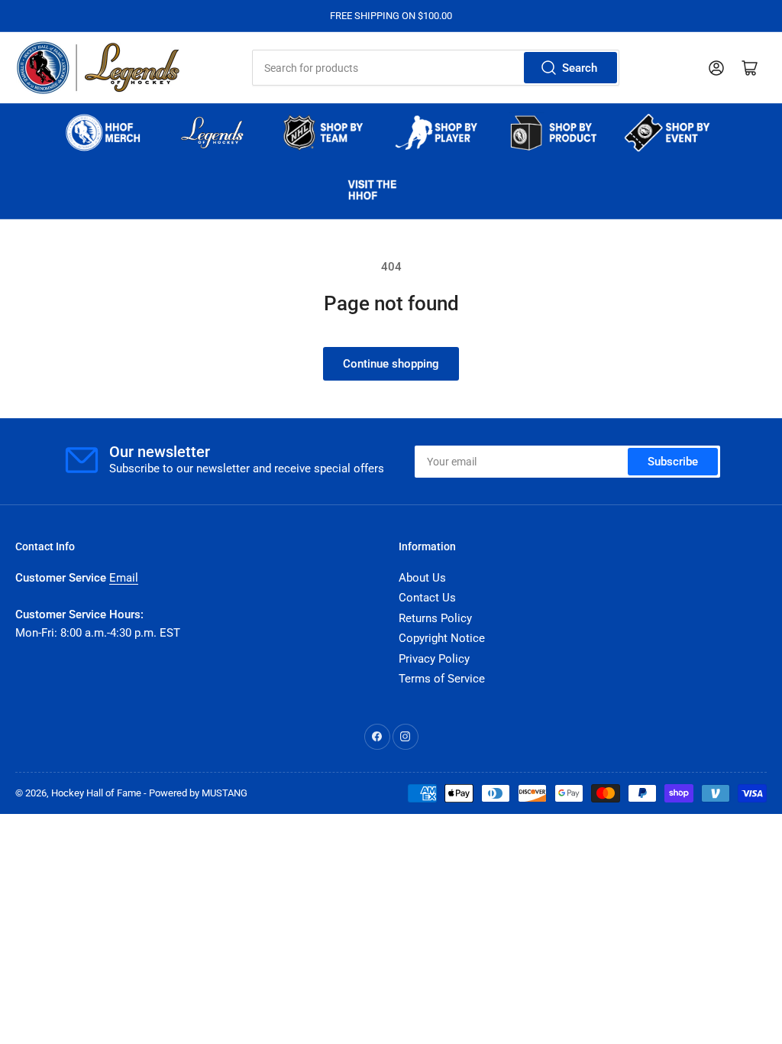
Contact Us (427, 598)
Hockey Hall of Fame (96, 793)
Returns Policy (435, 618)
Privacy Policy (434, 659)
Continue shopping (391, 364)
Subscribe (673, 462)
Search (579, 68)
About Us (422, 578)
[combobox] (435, 68)
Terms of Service (442, 679)
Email (123, 578)
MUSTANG (224, 793)
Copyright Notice (442, 638)
